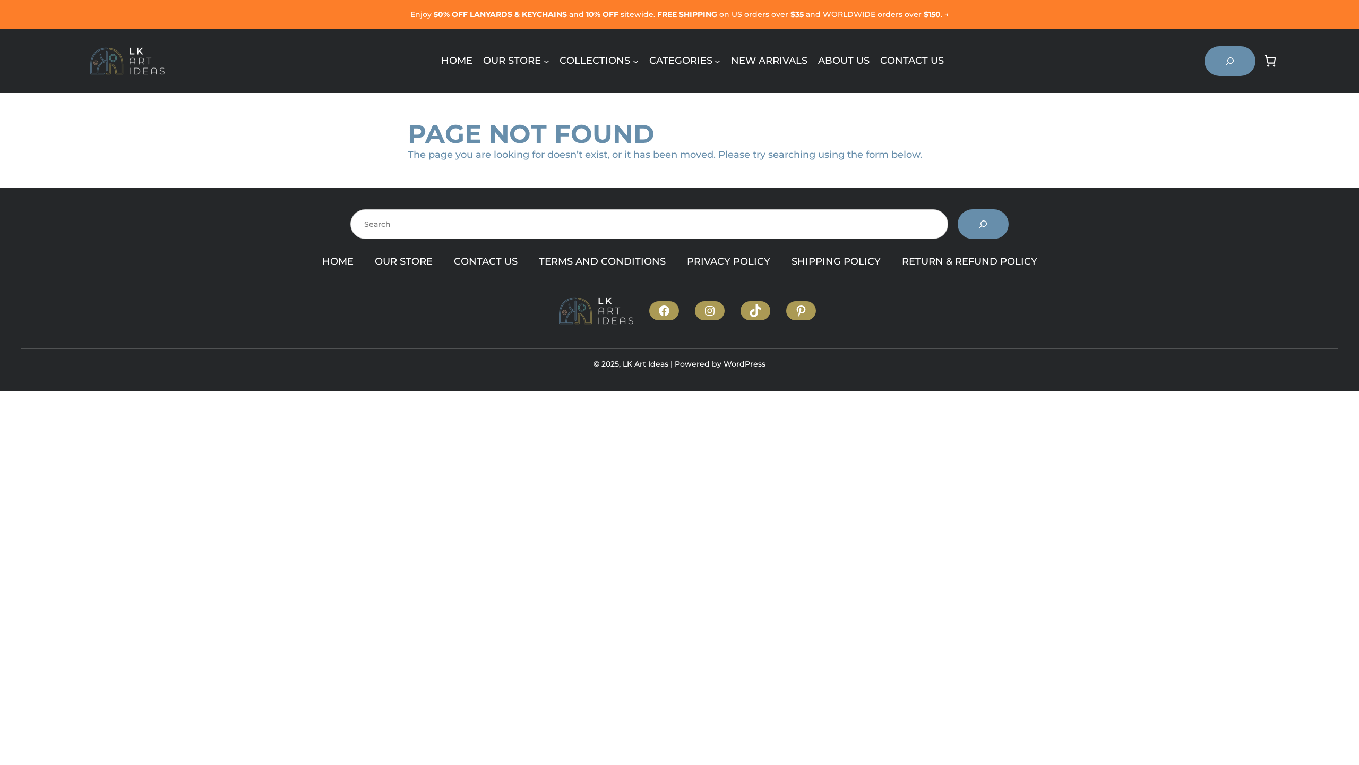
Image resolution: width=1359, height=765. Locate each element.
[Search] (983, 224)
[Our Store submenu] (546, 61)
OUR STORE (404, 261)
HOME (338, 261)
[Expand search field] (1230, 61)
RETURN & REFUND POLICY (969, 261)
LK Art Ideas (645, 364)
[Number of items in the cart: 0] (1270, 60)
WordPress (744, 364)
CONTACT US (486, 261)
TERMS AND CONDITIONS (602, 261)
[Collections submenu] (636, 61)
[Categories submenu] (717, 61)
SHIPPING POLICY (836, 261)
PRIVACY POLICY (728, 261)
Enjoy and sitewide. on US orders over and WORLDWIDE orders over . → (679, 14)
